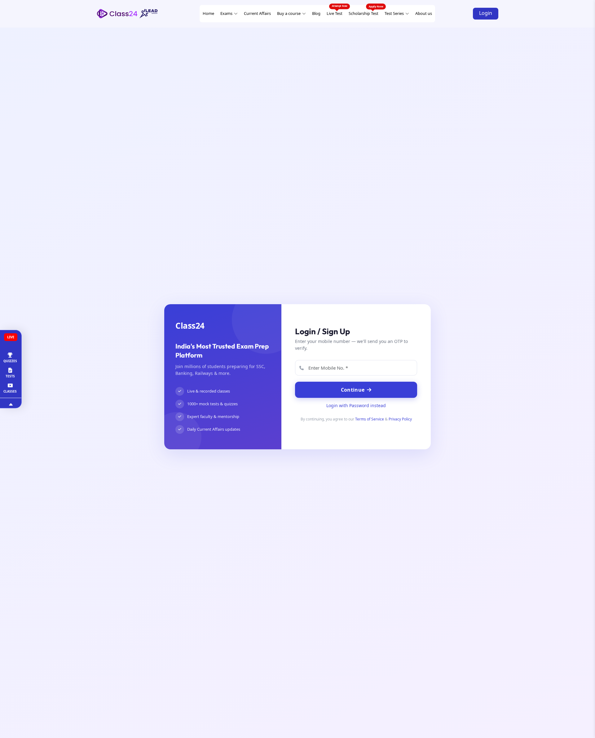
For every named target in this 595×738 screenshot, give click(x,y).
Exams (226, 13)
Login (485, 13)
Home (208, 13)
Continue (352, 389)
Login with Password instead (356, 405)
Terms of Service (369, 419)
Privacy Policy (400, 419)
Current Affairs (257, 13)
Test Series (394, 13)
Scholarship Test (363, 13)
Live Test (334, 13)
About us (423, 13)
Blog (316, 13)
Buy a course (289, 13)
